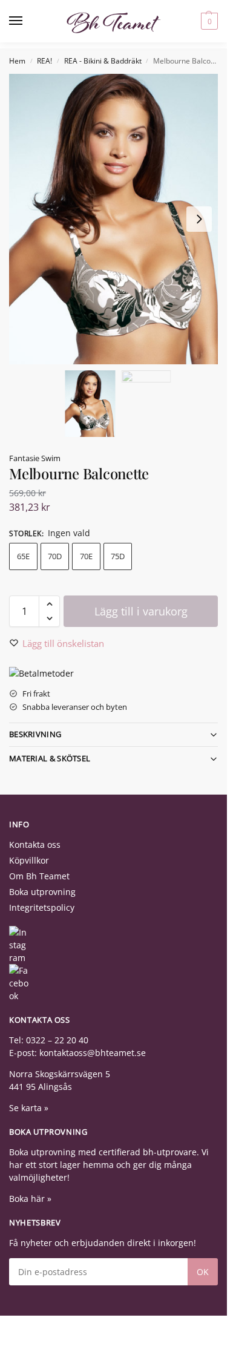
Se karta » (28, 1108)
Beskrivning (35, 734)
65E (23, 556)
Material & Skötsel (49, 758)
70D (55, 556)
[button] (208, 21)
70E (86, 556)
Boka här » (30, 1198)
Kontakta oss (35, 844)
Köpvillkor (29, 860)
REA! (44, 61)
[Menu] (27, 21)
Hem (17, 61)
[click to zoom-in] (118, 219)
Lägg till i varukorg (141, 611)
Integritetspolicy (41, 907)
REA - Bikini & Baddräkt (103, 61)
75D (118, 556)
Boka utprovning (42, 891)
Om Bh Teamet (39, 876)
